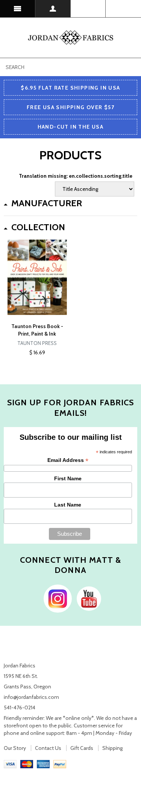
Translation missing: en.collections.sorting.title (75, 175)
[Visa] (10, 763)
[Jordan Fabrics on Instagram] (56, 598)
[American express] (43, 763)
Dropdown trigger (53, 8)
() (123, 8)
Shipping (112, 748)
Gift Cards (81, 748)
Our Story (15, 748)
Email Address (67, 460)
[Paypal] (59, 763)
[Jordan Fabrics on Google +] (87, 598)
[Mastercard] (26, 763)
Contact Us (48, 748)
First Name (68, 478)
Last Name (67, 505)
